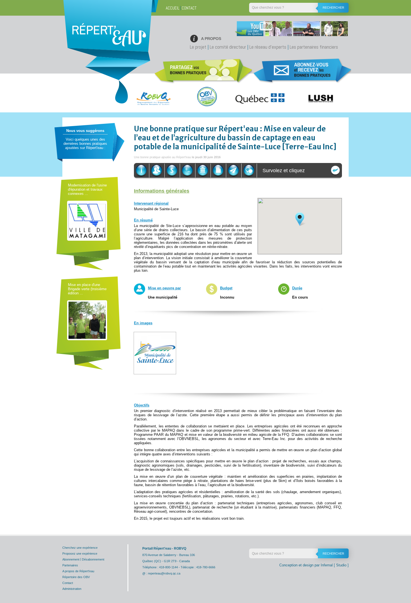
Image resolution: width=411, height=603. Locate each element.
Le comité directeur (228, 47)
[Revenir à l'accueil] (108, 40)
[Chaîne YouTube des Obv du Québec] (290, 30)
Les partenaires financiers (314, 47)
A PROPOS (211, 38)
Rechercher (333, 7)
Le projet (198, 47)
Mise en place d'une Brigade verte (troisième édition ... (87, 289)
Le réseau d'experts (267, 47)
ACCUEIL (172, 8)
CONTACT (189, 8)
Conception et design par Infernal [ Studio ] (314, 565)
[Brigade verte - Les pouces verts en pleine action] (87, 320)
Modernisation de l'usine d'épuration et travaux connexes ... (87, 189)
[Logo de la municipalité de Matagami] (87, 220)
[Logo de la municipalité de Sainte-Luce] (155, 353)
